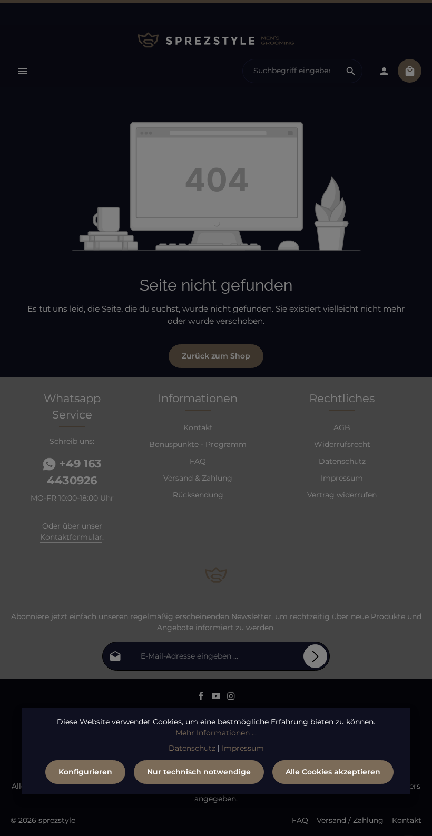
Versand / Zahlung (350, 820)
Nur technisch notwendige (199, 772)
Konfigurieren (85, 772)
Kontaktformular (71, 537)
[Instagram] (231, 698)
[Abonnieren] (315, 656)
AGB (341, 427)
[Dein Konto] (384, 71)
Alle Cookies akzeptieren (333, 772)
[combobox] (291, 71)
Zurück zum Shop (216, 356)
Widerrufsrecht (342, 444)
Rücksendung (198, 495)
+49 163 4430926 (74, 472)
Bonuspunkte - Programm (198, 444)
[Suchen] (351, 71)
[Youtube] (217, 698)
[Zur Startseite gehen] (216, 40)
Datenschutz (342, 461)
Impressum (342, 478)
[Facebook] (202, 698)
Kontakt (198, 427)
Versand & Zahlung (197, 478)
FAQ (198, 461)
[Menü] (22, 71)
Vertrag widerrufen (342, 495)
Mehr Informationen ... (216, 733)
